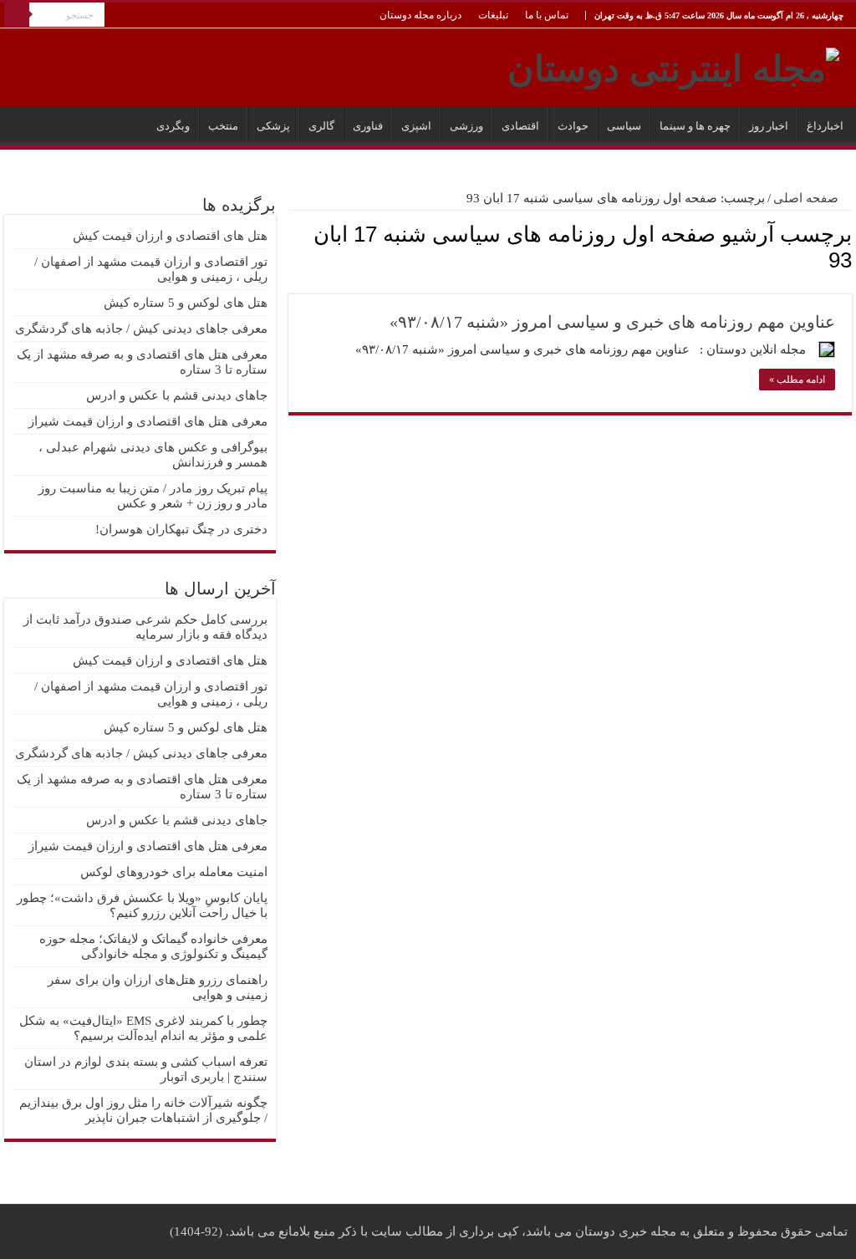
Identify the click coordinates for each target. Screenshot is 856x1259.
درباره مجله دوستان (420, 15)
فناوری (368, 126)
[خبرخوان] (293, 285)
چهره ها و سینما (695, 126)
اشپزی (416, 126)
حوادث (573, 126)
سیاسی (624, 126)
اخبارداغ (825, 126)
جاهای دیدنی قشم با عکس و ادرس (177, 395)
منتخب (223, 126)
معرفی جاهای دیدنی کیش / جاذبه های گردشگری (141, 328)
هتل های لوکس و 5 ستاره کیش (186, 302)
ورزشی (466, 126)
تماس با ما (546, 15)
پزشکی (273, 126)
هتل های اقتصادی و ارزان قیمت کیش (170, 235)
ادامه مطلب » (797, 379)
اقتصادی (520, 126)
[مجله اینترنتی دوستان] (673, 65)
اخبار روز (768, 126)
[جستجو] (16, 15)
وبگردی (173, 126)
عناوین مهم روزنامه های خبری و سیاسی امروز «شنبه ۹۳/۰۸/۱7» (612, 322)
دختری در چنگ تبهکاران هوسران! (181, 529)
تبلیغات (493, 15)
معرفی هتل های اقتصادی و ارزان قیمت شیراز (148, 421)
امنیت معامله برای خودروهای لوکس (174, 872)
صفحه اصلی (807, 198)
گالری (321, 126)
